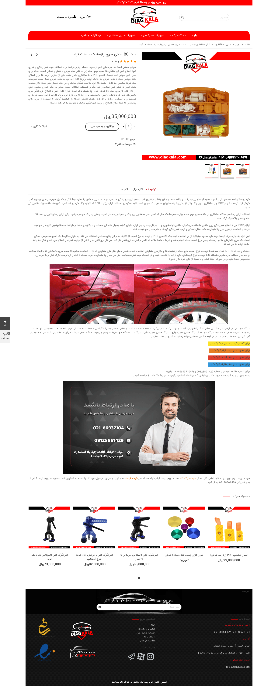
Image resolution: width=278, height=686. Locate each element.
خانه (153, 625)
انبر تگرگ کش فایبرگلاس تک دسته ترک (49, 557)
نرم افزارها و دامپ (91, 35)
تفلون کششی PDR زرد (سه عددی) (229, 555)
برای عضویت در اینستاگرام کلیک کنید (230, 350)
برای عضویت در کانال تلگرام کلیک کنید (229, 364)
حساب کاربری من (146, 633)
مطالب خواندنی (147, 641)
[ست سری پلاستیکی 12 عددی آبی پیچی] (31, 55)
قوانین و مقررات (146, 629)
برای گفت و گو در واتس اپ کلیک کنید (229, 343)
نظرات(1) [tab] (138, 189)
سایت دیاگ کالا (188, 478)
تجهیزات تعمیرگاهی (153, 35)
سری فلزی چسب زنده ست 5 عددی (184, 555)
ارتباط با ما (149, 637)
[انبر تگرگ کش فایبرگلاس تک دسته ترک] (49, 527)
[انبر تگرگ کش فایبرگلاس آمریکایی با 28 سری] (139, 527)
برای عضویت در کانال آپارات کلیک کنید (229, 357)
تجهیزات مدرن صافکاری (122, 35)
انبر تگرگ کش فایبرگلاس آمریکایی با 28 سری (139, 557)
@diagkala (131, 478)
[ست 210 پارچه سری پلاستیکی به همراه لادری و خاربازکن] (37, 55)
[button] (139, 578)
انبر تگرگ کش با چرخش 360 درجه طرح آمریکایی (94, 557)
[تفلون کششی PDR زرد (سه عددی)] (229, 527)
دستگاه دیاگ (179, 35)
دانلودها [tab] (125, 189)
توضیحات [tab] (151, 189)
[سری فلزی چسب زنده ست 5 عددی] (184, 527)
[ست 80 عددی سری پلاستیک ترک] (196, 158)
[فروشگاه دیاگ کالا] (139, 17)
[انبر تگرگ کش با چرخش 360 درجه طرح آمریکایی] (94, 527)
